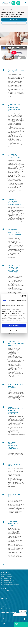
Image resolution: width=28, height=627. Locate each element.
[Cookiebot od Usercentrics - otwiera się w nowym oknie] (20, 296)
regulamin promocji (6, 582)
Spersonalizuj (13, 330)
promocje (4, 592)
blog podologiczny (6, 574)
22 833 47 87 (6, 615)
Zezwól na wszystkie (14, 325)
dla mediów (4, 604)
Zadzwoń (8, 624)
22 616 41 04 (6, 617)
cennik (3, 594)
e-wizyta (3, 606)
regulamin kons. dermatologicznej (10, 584)
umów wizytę (14, 19)
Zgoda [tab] (4, 300)
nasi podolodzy (5, 603)
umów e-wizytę (14, 23)
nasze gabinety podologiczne (9, 600)
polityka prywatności (6, 576)
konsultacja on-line (6, 608)
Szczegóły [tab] (12, 300)
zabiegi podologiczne (7, 590)
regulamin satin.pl (6, 578)
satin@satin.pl (7, 619)
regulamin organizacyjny (7, 580)
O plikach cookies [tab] (21, 300)
